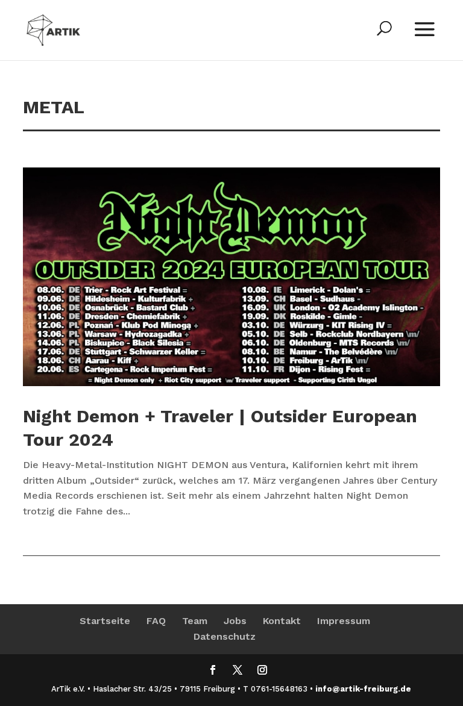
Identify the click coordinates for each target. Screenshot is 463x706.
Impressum (343, 620)
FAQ (156, 620)
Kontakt (282, 620)
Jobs (235, 620)
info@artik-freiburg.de (363, 688)
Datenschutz (225, 636)
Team (194, 620)
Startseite (105, 620)
